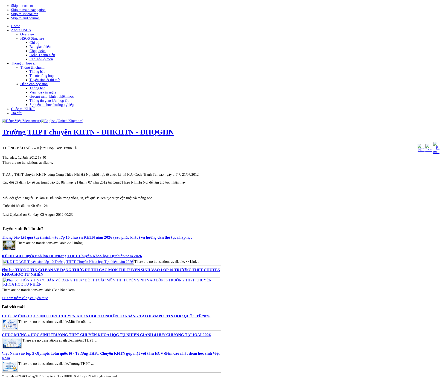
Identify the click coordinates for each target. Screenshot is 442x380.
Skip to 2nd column (25, 18)
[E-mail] (436, 152)
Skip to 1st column (24, 14)
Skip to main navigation (28, 10)
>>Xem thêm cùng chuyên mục (25, 298)
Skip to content (22, 6)
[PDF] (421, 150)
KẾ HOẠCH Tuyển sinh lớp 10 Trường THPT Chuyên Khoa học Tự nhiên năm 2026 (72, 256)
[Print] (428, 150)
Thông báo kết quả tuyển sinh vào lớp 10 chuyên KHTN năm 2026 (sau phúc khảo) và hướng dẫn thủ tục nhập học (97, 237)
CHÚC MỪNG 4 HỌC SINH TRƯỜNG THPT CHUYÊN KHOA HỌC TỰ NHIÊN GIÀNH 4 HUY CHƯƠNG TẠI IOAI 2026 (106, 335)
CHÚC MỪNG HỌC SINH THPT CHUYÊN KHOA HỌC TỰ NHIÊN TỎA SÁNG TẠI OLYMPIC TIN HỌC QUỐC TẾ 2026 (106, 316)
